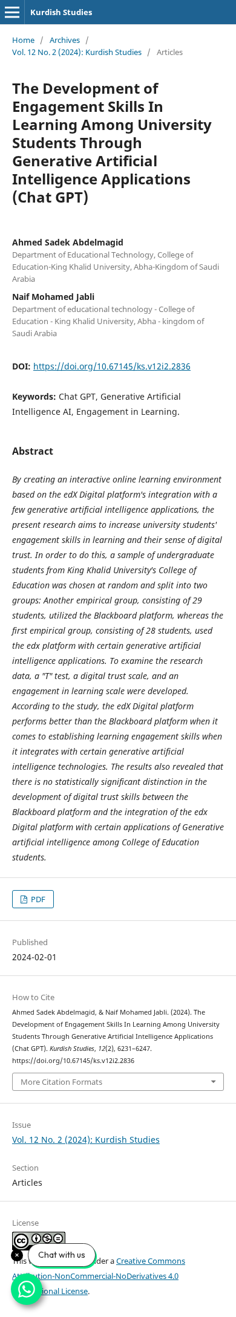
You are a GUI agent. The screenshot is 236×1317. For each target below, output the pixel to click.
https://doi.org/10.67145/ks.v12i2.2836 (112, 366)
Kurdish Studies (61, 12)
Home (23, 39)
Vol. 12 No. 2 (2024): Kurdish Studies (77, 52)
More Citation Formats (61, 1081)
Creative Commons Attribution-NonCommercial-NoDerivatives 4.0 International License (98, 1275)
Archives (65, 39)
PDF (37, 899)
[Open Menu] (12, 12)
